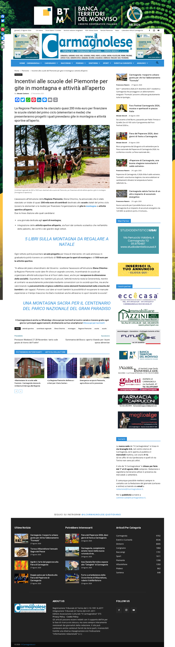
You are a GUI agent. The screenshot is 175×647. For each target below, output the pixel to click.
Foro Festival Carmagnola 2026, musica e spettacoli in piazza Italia (144, 108)
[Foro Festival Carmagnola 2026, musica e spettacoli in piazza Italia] (121, 108)
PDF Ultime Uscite (91, 30)
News (117, 30)
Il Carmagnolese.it (28, 644)
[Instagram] (154, 30)
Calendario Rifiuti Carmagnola (132, 30)
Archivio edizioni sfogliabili (73, 30)
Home (22, 63)
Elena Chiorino (59, 328)
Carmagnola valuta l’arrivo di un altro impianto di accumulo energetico (144, 194)
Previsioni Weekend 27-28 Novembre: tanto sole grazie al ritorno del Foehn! (36, 341)
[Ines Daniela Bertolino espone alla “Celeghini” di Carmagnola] (72, 565)
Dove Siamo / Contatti (53, 30)
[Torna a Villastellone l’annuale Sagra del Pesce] (21, 552)
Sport (106, 63)
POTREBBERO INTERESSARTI (29, 352)
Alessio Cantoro (23, 93)
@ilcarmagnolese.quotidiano (101, 514)
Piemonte (25, 71)
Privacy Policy (59, 616)
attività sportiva (28, 328)
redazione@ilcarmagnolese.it (129, 489)
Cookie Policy (72, 616)
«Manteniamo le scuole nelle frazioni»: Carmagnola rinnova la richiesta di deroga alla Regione (27, 383)
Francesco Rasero (122, 85)
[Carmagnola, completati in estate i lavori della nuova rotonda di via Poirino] (72, 551)
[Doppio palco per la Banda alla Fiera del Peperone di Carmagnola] (21, 578)
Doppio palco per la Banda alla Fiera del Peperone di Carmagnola (43, 578)
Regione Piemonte (84, 328)
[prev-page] (16, 391)
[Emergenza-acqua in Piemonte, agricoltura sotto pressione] (95, 368)
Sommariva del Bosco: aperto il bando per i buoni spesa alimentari (87, 341)
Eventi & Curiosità (123, 63)
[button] (157, 63)
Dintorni (93, 63)
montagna (91, 206)
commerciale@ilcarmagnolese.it (130, 497)
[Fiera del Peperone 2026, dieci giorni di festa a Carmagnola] (121, 136)
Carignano (50, 63)
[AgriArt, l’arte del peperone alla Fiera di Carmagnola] (21, 565)
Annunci (141, 63)
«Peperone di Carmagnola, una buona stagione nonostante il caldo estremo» (144, 163)
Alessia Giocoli (121, 116)
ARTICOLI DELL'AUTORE (55, 352)
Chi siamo (39, 30)
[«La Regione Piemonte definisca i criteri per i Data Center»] (62, 368)
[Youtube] (158, 30)
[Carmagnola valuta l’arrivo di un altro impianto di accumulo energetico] (121, 193)
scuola (96, 328)
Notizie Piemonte (106, 30)
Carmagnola (33, 63)
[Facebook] (149, 30)
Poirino (80, 63)
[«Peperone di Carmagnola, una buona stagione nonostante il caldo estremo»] (121, 163)
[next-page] (20, 391)
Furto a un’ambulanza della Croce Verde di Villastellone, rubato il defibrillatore (94, 578)
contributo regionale (44, 328)
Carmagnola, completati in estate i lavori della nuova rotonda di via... (93, 551)
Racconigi (66, 63)
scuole (104, 328)
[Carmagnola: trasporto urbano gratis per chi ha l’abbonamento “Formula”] (121, 77)
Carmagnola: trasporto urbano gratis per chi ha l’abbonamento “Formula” (144, 78)
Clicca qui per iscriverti (94, 323)
